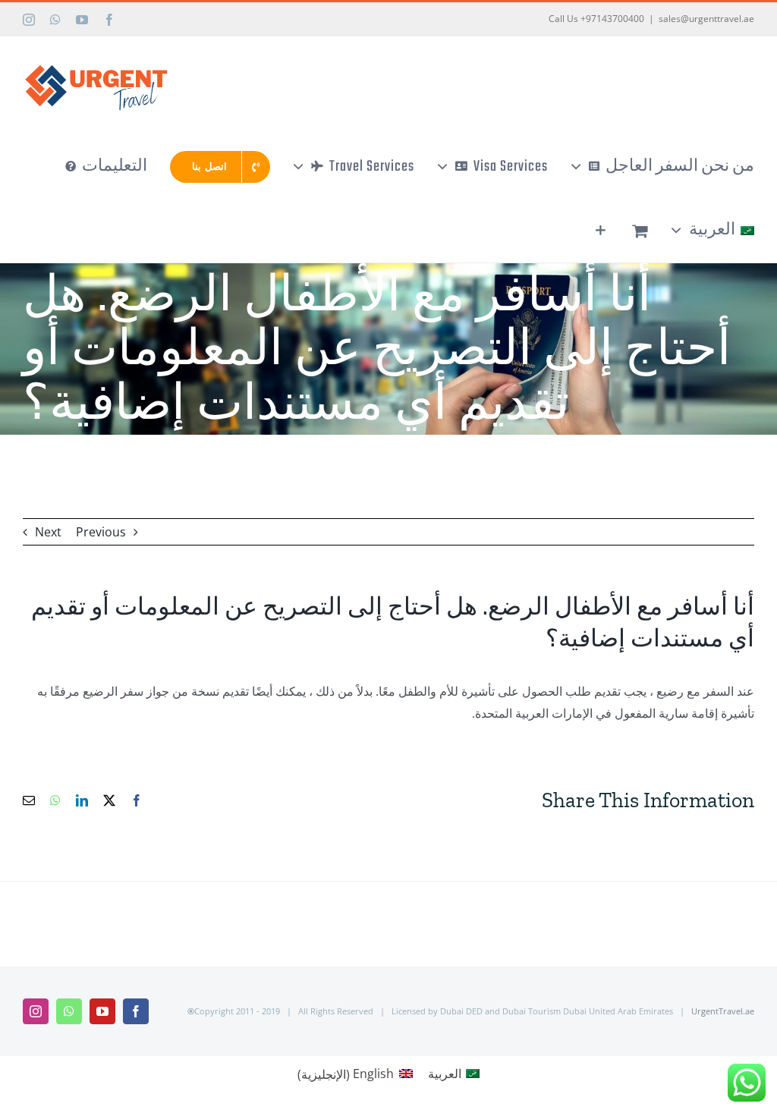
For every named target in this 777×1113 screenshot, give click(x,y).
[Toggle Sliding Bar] (600, 231)
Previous (101, 531)
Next (48, 531)
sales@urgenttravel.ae (706, 18)
